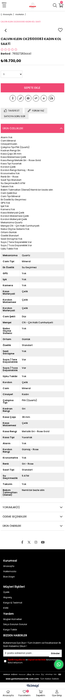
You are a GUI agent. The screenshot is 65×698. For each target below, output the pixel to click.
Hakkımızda (9, 571)
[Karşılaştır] (36, 98)
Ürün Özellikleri (13, 128)
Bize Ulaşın (9, 576)
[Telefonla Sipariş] (20, 98)
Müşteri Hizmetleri (12, 619)
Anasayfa (8, 566)
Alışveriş (7, 597)
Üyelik (6, 592)
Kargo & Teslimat (12, 602)
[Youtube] (42, 542)
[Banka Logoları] (32, 674)
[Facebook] (22, 542)
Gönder (55, 653)
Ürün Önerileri (12, 526)
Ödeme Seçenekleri (15, 516)
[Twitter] (29, 542)
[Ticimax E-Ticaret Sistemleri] (32, 686)
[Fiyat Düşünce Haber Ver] (44, 98)
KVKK (5, 608)
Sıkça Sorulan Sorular (15, 624)
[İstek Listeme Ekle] (28, 98)
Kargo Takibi (10, 629)
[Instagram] (35, 542)
